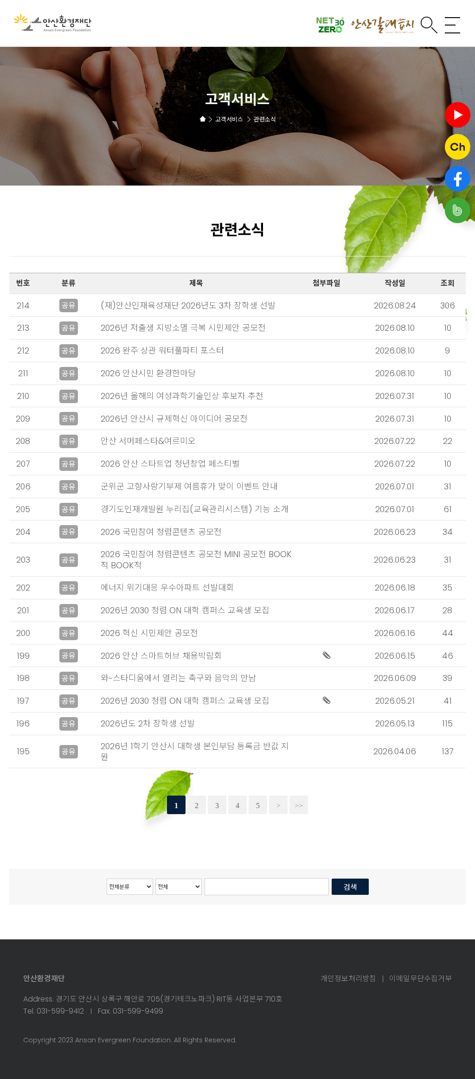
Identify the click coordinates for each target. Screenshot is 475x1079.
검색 (429, 25)
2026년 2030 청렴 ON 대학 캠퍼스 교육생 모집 (185, 610)
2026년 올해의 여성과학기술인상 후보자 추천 (182, 396)
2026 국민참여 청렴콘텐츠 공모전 (161, 532)
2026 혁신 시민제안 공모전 (149, 633)
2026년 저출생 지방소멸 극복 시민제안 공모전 (183, 328)
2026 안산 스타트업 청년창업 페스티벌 (170, 463)
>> (299, 805)
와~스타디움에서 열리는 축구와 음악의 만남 (178, 678)
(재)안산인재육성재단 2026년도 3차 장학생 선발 (188, 305)
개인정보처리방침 (348, 979)
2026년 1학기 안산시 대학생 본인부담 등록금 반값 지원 (195, 751)
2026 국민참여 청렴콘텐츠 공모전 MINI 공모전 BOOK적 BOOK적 (196, 559)
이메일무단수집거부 (420, 979)
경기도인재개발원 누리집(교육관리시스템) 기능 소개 (195, 509)
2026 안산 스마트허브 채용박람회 (161, 656)
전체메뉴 (452, 25)
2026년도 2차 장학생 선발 (148, 723)
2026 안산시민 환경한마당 (148, 373)
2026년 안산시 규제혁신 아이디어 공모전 (174, 418)
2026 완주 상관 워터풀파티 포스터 (162, 350)
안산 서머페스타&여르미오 (148, 441)
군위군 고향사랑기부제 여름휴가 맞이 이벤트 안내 (189, 486)
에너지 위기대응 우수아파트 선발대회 (167, 587)
